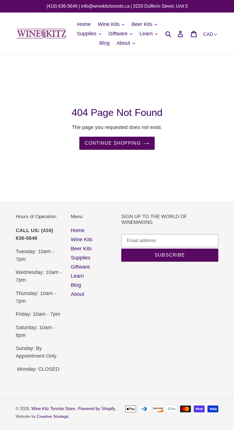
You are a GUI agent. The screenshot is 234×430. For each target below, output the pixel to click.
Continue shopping (113, 143)
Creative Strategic (53, 416)
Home (77, 230)
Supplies (80, 258)
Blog (76, 285)
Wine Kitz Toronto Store (53, 408)
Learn (77, 276)
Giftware (80, 267)
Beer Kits (81, 248)
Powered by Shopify (96, 408)
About (77, 294)
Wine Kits (81, 239)
